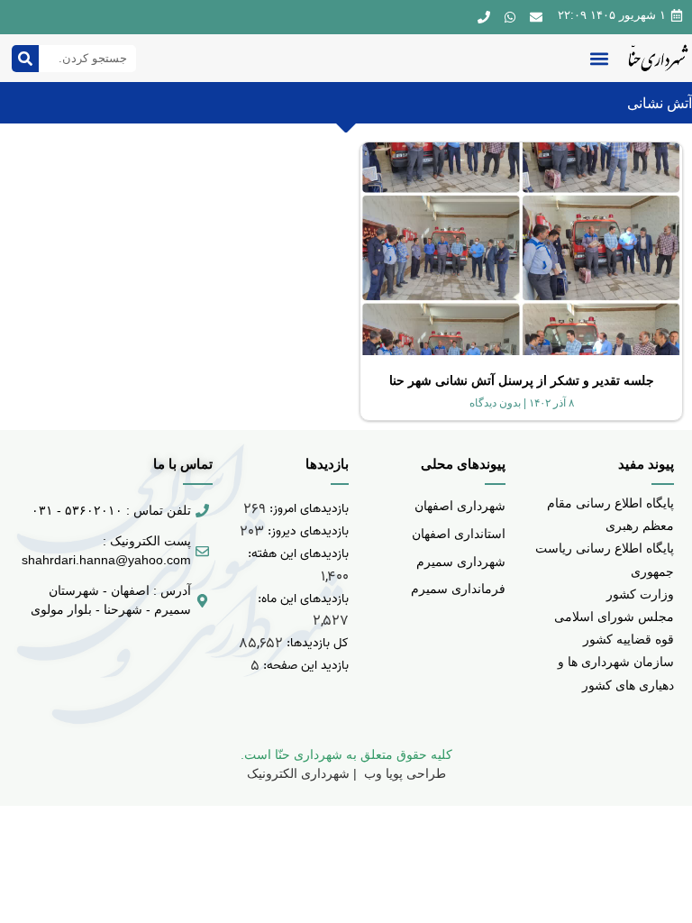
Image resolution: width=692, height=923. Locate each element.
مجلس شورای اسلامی (614, 616)
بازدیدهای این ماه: (301, 599)
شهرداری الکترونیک (298, 773)
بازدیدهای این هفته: (296, 554)
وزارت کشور (640, 594)
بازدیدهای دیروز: (306, 531)
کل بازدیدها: (316, 643)
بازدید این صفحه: (304, 665)
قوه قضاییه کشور (628, 639)
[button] (599, 58)
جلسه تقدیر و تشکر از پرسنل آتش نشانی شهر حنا (521, 380)
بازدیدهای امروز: (307, 508)
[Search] (25, 58)
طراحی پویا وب (403, 773)
